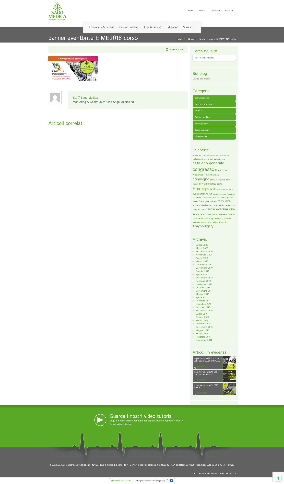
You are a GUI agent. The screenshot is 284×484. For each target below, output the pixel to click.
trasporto (196, 222)
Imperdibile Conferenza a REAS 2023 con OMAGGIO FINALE (208, 359)
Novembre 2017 (204, 284)
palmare (230, 197)
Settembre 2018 (204, 277)
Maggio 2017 (202, 294)
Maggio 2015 (202, 330)
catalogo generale (208, 163)
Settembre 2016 (204, 310)
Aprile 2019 (201, 274)
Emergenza (204, 189)
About (202, 10)
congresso (203, 169)
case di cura (208, 159)
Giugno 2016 (202, 317)
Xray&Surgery (201, 136)
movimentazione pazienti (211, 197)
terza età (227, 219)
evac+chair (199, 194)
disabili (195, 184)
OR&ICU (198, 110)
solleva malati (212, 215)
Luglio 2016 (202, 314)
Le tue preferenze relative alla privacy (150, 481)
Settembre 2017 (204, 291)
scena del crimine (199, 210)
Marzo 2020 (202, 261)
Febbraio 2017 (203, 300)
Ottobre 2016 (203, 307)
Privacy (229, 10)
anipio (218, 155)
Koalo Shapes (211, 473)
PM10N (195, 201)
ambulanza (211, 155)
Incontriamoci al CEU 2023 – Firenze (207, 386)
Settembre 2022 (204, 251)
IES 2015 (208, 194)
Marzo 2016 (202, 320)
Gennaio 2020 (203, 264)
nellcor (223, 197)
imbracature (217, 194)
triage (221, 222)
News (190, 10)
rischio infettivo (219, 205)
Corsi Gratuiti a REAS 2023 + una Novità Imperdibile (207, 373)
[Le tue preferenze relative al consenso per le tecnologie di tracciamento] (278, 478)
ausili (224, 155)
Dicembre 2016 (203, 304)
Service (187, 27)
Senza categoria (202, 130)
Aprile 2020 (202, 258)
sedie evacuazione (221, 209)
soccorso (200, 214)
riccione (196, 205)
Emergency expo (213, 184)
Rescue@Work (201, 123)
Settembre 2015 (204, 327)
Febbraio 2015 (203, 337)
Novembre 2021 (204, 254)
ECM (201, 184)
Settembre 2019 (204, 268)
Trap (234, 473)
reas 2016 (224, 201)
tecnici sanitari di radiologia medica (214, 216)
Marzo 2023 (202, 248)
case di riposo (219, 159)
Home (180, 39)
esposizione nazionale (224, 189)
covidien (229, 180)
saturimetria (230, 205)
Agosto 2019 (202, 271)
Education (172, 27)
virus (226, 222)
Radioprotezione (208, 201)
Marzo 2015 (202, 333)
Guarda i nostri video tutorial (141, 416)
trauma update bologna (209, 222)
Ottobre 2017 (203, 287)
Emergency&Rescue (204, 104)
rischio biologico (205, 205)
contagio (216, 175)
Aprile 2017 (201, 297)
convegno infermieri (217, 180)
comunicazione (202, 98)
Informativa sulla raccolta (121, 481)
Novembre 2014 (204, 340)
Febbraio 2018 (203, 281)
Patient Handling (128, 27)
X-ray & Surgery (152, 27)
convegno (201, 179)
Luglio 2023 (202, 245)
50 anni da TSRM (199, 155)
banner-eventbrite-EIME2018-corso (218, 39)
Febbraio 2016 (203, 323)
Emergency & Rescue (101, 27)
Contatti (215, 10)
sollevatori (223, 215)
